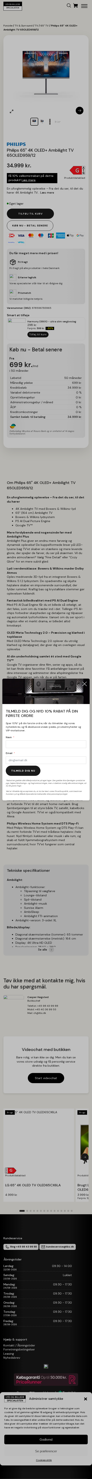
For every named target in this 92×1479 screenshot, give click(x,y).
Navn (9, 737)
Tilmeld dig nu (23, 770)
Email (9, 753)
